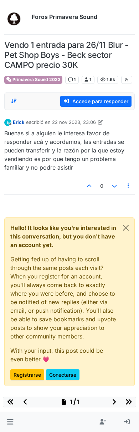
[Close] (125, 228)
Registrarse (27, 375)
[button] (10, 422)
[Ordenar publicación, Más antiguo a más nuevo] (13, 101)
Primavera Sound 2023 (36, 79)
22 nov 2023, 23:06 (74, 122)
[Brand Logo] (16, 17)
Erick (19, 122)
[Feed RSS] (126, 80)
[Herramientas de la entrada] (128, 185)
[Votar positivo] (89, 185)
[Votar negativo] (114, 185)
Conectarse (62, 375)
